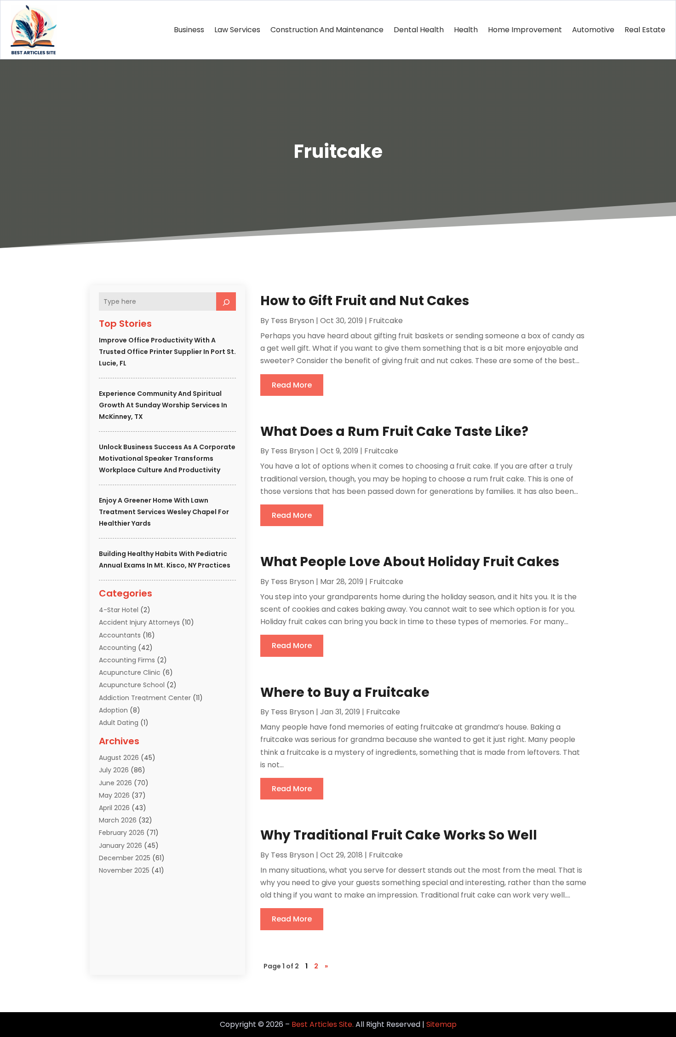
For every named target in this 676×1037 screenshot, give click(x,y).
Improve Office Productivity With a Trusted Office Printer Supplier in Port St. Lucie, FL (167, 352)
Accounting (117, 647)
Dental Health (419, 29)
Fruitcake (386, 320)
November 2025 (124, 870)
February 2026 (121, 832)
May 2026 (114, 795)
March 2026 (118, 820)
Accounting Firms (127, 660)
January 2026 (120, 845)
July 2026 (114, 770)
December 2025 (124, 858)
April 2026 (114, 807)
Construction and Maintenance (327, 29)
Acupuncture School (132, 684)
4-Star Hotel (118, 609)
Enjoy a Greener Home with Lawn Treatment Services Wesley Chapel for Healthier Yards (164, 512)
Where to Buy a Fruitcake (345, 692)
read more (292, 385)
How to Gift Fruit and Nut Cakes (364, 301)
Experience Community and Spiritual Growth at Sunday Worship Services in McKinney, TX (163, 405)
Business (189, 29)
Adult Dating (118, 722)
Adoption (113, 710)
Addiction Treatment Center (145, 697)
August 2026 (119, 757)
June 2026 (115, 783)
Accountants (120, 635)
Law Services (237, 29)
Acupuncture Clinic (129, 672)
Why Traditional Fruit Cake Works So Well (398, 835)
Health (466, 29)
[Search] (226, 301)
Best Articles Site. (323, 1024)
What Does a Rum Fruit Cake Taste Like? (394, 431)
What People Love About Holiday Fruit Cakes (409, 562)
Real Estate (644, 29)
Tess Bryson (292, 320)
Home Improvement (525, 29)
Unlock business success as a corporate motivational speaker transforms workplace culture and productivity (167, 458)
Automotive (593, 29)
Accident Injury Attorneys (139, 622)
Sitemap (441, 1024)
